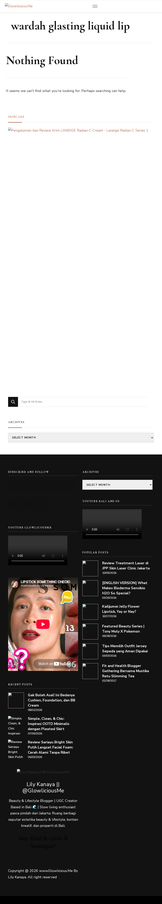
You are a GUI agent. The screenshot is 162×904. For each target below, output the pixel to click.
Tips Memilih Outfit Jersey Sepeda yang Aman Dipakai (125, 649)
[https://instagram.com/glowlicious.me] (28, 486)
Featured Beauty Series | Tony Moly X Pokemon (123, 629)
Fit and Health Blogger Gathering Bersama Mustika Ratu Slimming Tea (125, 670)
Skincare (16, 117)
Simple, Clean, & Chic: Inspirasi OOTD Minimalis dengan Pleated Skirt (48, 723)
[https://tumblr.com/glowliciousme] (67, 486)
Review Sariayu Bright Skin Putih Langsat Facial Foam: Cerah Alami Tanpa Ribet (50, 747)
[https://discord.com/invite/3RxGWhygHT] (41, 504)
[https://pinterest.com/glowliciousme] (14, 504)
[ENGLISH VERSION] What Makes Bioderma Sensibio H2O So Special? (124, 588)
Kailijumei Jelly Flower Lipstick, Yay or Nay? (121, 609)
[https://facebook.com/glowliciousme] (54, 486)
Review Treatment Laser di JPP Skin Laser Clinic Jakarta (126, 566)
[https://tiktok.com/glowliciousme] (28, 504)
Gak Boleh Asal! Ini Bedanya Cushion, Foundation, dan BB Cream (51, 700)
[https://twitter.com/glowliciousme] (41, 486)
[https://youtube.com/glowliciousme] (14, 486)
